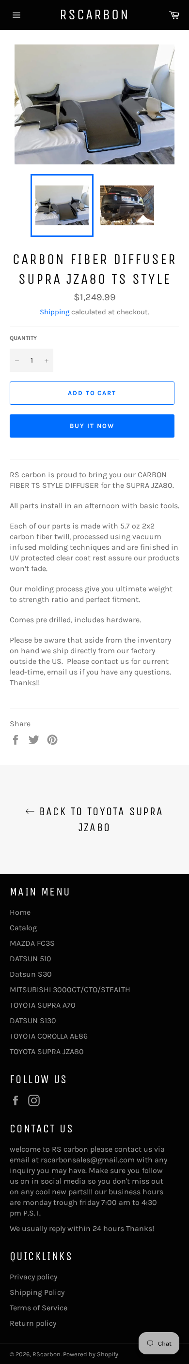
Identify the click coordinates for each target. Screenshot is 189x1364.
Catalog (23, 927)
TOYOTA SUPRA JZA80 (47, 1051)
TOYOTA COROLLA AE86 (49, 1036)
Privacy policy (33, 1276)
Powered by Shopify (90, 1354)
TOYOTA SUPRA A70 (43, 1005)
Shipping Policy (37, 1292)
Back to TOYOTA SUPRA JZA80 (99, 819)
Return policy (33, 1323)
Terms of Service (38, 1307)
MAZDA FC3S (32, 943)
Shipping (54, 312)
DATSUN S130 (33, 1020)
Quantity (23, 338)
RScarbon (95, 14)
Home (20, 912)
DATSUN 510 (30, 958)
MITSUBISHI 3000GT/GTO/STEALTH (70, 989)
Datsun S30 (31, 974)
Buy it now (92, 425)
